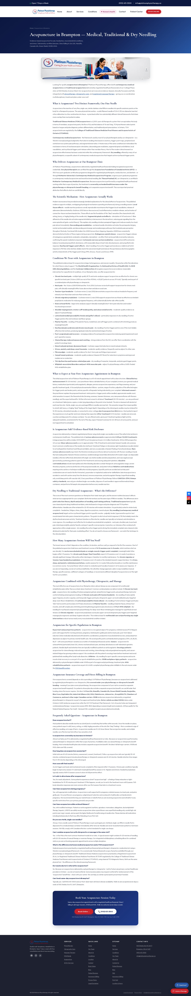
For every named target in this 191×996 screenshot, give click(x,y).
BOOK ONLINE (153, 11)
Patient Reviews (93, 973)
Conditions (92, 12)
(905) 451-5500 (125, 3)
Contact (122, 12)
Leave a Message (181, 991)
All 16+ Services (69, 963)
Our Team (91, 949)
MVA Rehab (67, 956)
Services (79, 12)
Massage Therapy (69, 952)
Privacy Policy (92, 980)
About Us (91, 952)
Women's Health (109, 12)
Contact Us (115, 963)
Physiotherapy (68, 946)
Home (59, 12)
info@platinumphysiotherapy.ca (148, 3)
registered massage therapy (104, 94)
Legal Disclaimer (93, 983)
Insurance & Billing (93, 976)
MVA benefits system (62, 668)
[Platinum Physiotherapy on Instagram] (189, 498)
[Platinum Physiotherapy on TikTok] (189, 502)
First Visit (115, 980)
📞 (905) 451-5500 (105, 911)
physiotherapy (70, 94)
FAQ (113, 973)
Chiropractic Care (69, 949)
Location (91, 959)
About (69, 12)
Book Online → (84, 911)
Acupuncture (68, 959)
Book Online (92, 966)
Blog (89, 970)
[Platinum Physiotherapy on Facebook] (189, 494)
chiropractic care (82, 94)
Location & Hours (117, 983)
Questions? (183, 985)
